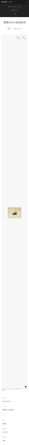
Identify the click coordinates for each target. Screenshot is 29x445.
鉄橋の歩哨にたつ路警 (15, 6)
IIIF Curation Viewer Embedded (9, 388)
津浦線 (4, 424)
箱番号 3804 (15, 10)
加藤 (3, 440)
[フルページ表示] (4, 42)
